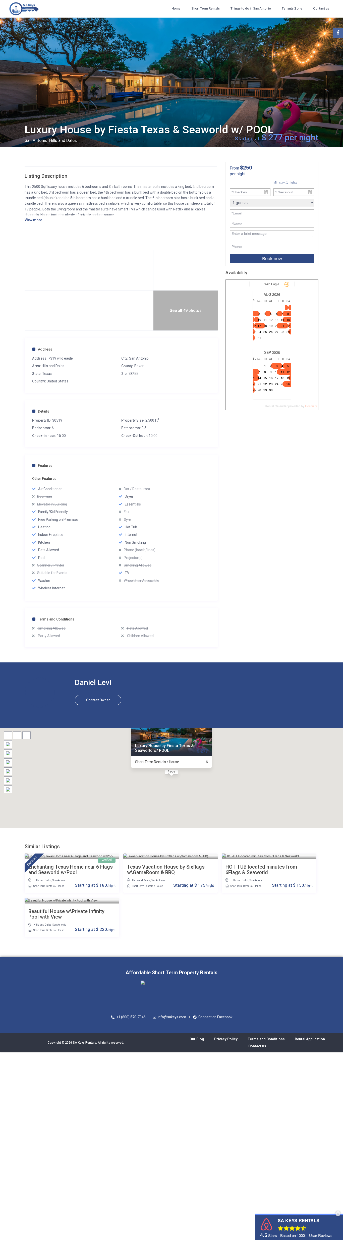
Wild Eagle (271, 284)
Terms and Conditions (56, 619)
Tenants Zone (292, 8)
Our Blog (197, 1039)
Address (45, 349)
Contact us (321, 8)
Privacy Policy (226, 1039)
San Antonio (139, 358)
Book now (272, 258)
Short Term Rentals (205, 8)
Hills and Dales (53, 366)
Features (45, 466)
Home (176, 8)
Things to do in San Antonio (251, 8)
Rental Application (310, 1039)
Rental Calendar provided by (291, 406)
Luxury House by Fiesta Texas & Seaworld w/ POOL (164, 748)
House (60, 886)
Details (43, 411)
